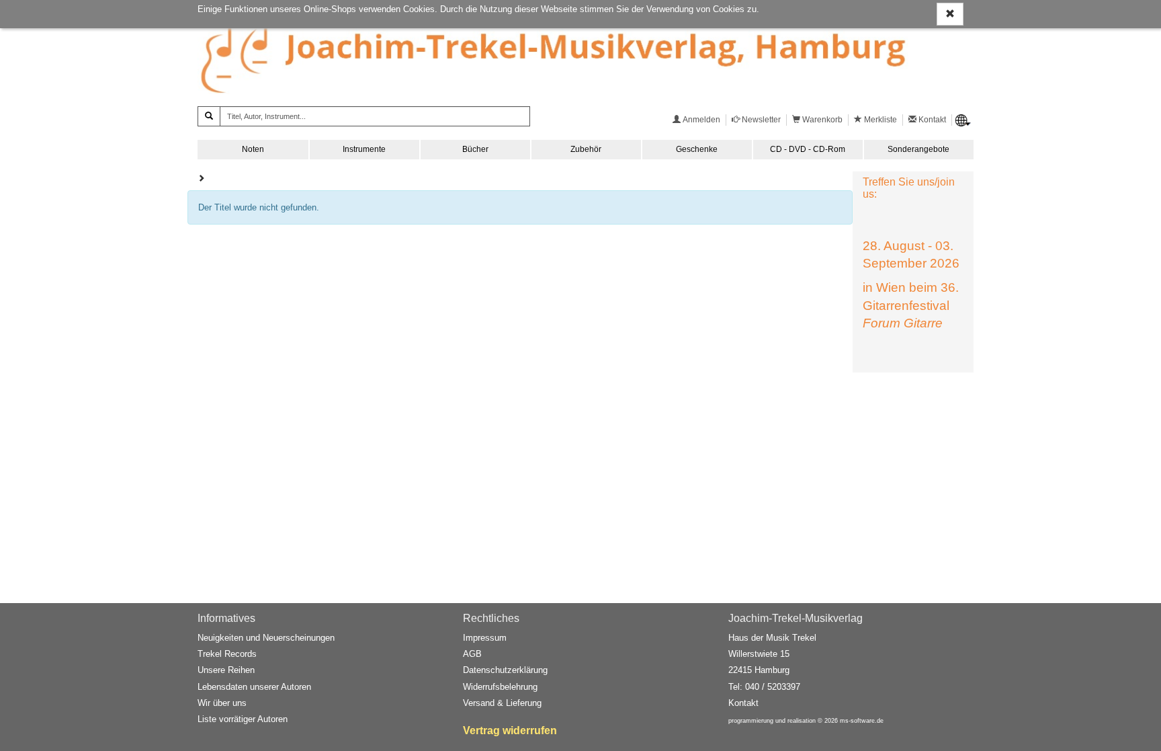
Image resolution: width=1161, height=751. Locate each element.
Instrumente (364, 149)
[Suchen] (209, 116)
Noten (253, 149)
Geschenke (697, 149)
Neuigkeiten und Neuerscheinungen (266, 638)
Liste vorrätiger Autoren (243, 719)
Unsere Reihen (226, 670)
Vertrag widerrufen (510, 730)
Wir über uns (222, 703)
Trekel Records (227, 654)
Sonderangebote (918, 149)
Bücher (475, 149)
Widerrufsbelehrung (500, 687)
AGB (472, 654)
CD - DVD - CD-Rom (807, 149)
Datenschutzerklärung (505, 670)
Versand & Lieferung (502, 703)
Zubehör (585, 149)
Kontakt (743, 703)
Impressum (485, 638)
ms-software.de (862, 720)
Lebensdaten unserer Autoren (254, 687)
